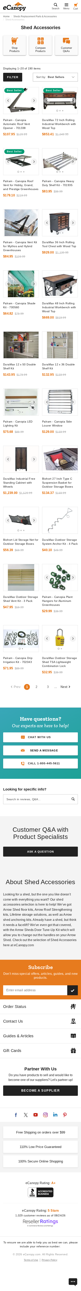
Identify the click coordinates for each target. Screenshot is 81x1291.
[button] (40, 750)
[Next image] (34, 100)
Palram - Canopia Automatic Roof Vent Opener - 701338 (16, 124)
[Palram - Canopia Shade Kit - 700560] (21, 284)
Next (64, 687)
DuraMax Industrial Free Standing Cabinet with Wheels (19, 482)
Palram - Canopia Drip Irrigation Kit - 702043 (17, 660)
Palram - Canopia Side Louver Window (57, 423)
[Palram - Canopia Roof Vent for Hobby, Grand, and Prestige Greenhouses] (21, 161)
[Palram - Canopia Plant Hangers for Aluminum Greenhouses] (60, 577)
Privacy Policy (49, 1260)
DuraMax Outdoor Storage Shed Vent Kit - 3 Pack (20, 598)
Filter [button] (12, 77)
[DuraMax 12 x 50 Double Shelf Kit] (21, 345)
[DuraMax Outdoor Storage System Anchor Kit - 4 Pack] (60, 520)
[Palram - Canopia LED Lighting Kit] (21, 402)
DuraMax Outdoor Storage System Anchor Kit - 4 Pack (60, 541)
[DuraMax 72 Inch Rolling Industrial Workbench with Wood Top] (60, 100)
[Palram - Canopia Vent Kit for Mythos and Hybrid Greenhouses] (21, 222)
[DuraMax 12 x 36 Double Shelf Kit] (60, 345)
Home (6, 16)
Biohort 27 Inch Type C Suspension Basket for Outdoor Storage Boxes (57, 482)
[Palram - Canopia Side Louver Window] (60, 402)
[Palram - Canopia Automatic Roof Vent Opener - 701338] (21, 100)
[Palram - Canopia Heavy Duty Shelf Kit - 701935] (60, 161)
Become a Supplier (40, 1090)
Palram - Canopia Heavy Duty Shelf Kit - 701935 (58, 183)
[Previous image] (8, 100)
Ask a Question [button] (40, 851)
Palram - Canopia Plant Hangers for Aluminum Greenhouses (57, 600)
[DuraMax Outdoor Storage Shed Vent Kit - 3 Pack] (21, 577)
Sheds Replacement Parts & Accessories (35, 16)
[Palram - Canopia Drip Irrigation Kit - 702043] (21, 638)
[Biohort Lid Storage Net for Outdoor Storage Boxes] (21, 520)
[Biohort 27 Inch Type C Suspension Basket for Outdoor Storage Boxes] (60, 459)
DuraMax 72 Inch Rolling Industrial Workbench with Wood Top (59, 124)
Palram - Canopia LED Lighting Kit (18, 423)
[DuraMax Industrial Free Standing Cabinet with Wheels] (21, 459)
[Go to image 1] (20, 110)
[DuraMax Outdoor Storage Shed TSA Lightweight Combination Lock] (60, 638)
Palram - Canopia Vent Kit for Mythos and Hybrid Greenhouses (20, 246)
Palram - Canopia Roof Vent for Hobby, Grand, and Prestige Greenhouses (20, 185)
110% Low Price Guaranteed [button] (40, 1147)
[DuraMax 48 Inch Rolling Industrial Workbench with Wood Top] (60, 284)
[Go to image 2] (22, 110)
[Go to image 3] (62, 110)
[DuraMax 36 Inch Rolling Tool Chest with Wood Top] (60, 222)
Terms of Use (31, 1260)
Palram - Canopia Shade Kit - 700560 (19, 305)
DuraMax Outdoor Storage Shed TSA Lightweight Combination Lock (59, 662)
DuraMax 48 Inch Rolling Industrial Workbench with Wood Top (59, 307)
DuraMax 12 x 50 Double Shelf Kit (19, 366)
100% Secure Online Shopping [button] (40, 1161)
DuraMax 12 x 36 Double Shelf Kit (58, 366)
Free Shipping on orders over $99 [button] (40, 1132)
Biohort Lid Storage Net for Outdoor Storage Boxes (21, 541)
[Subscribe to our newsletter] (72, 990)
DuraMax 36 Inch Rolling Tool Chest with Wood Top (59, 244)
